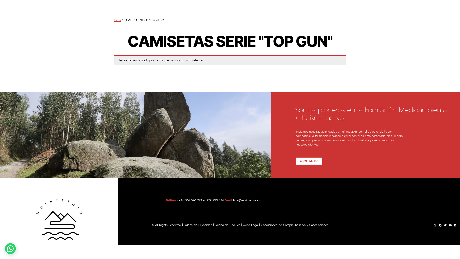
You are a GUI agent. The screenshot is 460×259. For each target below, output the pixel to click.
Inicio (117, 20)
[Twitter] (445, 225)
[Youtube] (450, 225)
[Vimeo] (455, 225)
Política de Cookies (227, 225)
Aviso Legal (250, 225)
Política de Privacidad (198, 225)
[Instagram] (435, 225)
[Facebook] (440, 225)
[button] (10, 248)
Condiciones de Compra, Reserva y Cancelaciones (294, 225)
